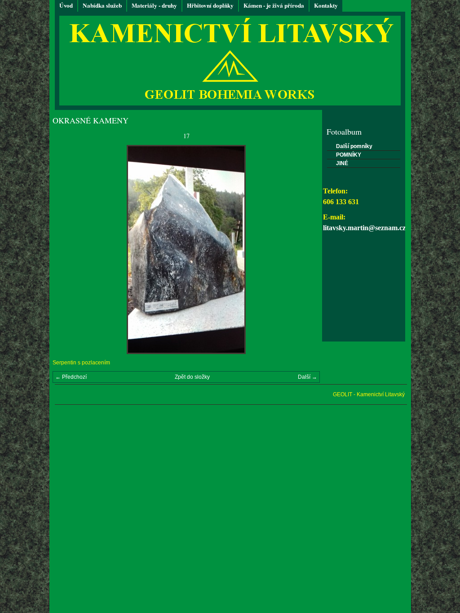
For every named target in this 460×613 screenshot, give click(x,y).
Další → (307, 377)
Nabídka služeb (102, 5)
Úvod (66, 5)
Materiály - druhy (154, 5)
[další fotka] (305, 249)
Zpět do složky (192, 377)
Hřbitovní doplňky (210, 5)
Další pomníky (354, 146)
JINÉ (342, 163)
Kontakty (326, 5)
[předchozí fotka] (67, 249)
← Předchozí (71, 377)
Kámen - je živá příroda (273, 5)
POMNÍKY (348, 155)
